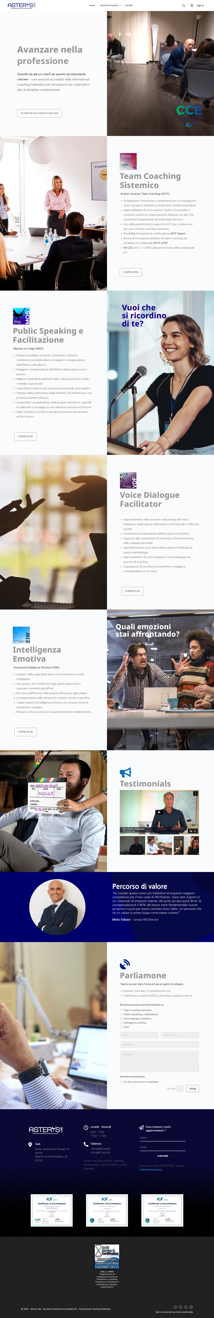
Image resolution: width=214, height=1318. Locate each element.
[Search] (183, 5)
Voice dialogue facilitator (137, 1018)
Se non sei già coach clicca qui (39, 113)
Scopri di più (130, 272)
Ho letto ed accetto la (141, 1081)
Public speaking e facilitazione (140, 1014)
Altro (126, 1026)
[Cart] (192, 5)
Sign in (200, 5)
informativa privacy (151, 1169)
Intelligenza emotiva (134, 1022)
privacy (154, 1081)
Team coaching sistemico (137, 1010)
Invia (193, 1088)
